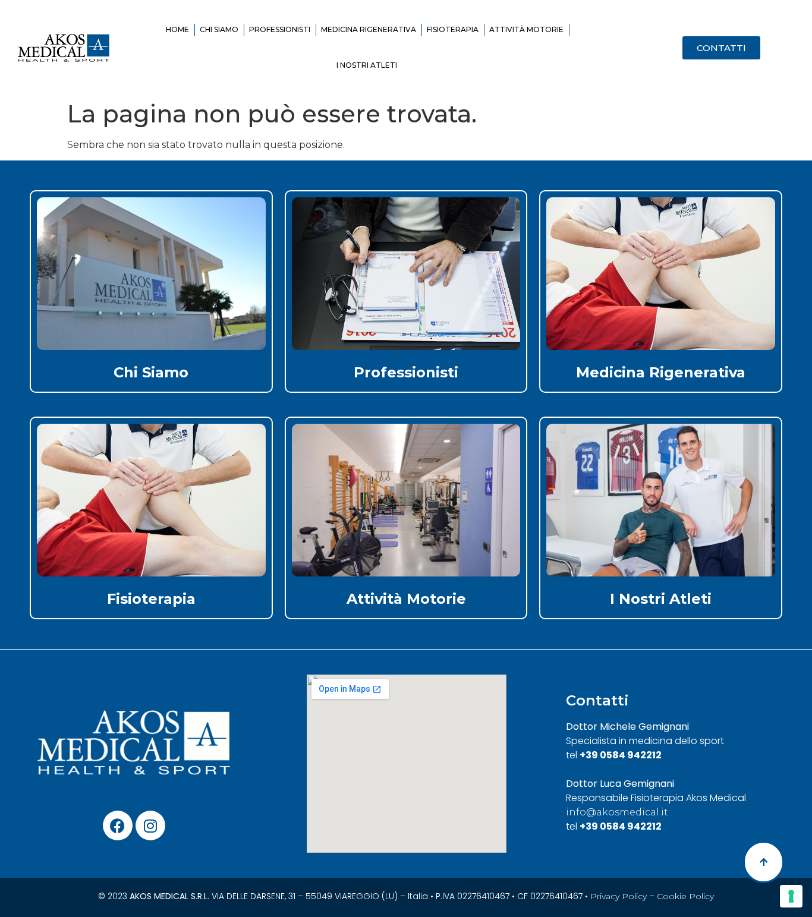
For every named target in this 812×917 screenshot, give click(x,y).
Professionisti (279, 29)
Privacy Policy (618, 896)
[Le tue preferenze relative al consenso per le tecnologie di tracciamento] (791, 896)
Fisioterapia (453, 29)
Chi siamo (219, 29)
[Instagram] (150, 825)
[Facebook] (118, 825)
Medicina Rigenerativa (368, 29)
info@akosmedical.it (617, 812)
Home (177, 29)
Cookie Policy (685, 896)
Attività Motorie (526, 29)
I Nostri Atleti (366, 65)
